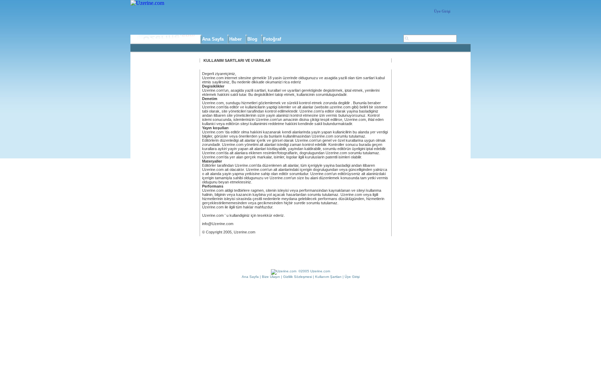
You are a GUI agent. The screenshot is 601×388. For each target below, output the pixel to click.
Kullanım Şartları (328, 277)
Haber (235, 39)
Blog (252, 39)
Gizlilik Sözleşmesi (297, 277)
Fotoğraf (272, 39)
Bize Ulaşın (271, 277)
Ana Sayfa (213, 39)
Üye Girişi (442, 11)
